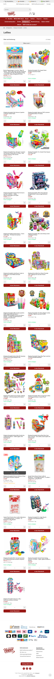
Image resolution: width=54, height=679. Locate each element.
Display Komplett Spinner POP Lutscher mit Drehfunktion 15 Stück (39, 113)
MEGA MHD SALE (19, 19)
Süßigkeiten (25, 21)
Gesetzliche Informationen (40, 648)
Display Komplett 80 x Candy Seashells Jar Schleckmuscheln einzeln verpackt (14, 558)
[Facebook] (24, 668)
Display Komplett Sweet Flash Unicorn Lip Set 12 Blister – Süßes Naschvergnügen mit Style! (14, 194)
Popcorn (39, 19)
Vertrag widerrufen (27, 664)
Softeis (32, 19)
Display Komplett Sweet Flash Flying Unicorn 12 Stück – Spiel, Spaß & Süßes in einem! (39, 559)
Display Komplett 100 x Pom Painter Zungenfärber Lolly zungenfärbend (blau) (38, 194)
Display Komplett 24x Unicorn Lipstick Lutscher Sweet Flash (14, 113)
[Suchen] (30, 10)
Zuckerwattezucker (10, 21)
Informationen (24, 648)
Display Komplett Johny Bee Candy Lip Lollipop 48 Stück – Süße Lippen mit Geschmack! (14, 436)
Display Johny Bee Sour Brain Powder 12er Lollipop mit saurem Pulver (38, 274)
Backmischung (35, 21)
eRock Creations (31, 676)
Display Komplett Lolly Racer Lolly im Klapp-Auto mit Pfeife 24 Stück (14, 274)
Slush (26, 19)
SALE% (19, 24)
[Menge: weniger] (5, 81)
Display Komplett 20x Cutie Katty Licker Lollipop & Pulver (39, 234)
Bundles (10, 19)
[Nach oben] (50, 675)
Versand (37, 673)
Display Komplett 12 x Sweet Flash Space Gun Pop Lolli (39, 152)
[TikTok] (30, 668)
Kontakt (48, 4)
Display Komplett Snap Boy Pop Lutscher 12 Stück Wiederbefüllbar (39, 357)
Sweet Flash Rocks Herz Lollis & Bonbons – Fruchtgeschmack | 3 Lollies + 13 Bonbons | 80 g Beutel (15, 518)
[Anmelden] (30, 13)
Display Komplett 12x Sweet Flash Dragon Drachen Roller (37, 71)
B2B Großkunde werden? (38, 4)
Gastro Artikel (45, 21)
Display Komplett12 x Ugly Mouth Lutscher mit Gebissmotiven (37, 518)
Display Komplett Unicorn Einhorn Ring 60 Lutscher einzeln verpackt (14, 477)
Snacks (46, 19)
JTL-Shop (30, 674)
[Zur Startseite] (11, 14)
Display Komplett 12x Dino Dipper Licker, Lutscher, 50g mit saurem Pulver (39, 313)
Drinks (19, 21)
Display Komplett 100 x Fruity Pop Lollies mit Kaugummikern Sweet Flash (39, 396)
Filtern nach (26, 43)
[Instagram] (27, 668)
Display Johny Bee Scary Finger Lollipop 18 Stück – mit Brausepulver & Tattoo (14, 396)
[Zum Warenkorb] (33, 13)
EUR (5, 4)
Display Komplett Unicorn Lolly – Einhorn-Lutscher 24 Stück (12, 599)
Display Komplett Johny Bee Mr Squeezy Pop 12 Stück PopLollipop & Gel (14, 357)
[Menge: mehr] (24, 81)
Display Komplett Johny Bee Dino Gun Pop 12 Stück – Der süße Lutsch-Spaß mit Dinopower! (39, 436)
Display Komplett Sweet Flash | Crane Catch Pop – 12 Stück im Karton (14, 234)
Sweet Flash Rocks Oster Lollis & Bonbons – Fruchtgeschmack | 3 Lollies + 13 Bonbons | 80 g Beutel (39, 477)
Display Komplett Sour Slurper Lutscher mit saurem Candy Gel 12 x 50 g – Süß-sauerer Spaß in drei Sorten (14, 153)
